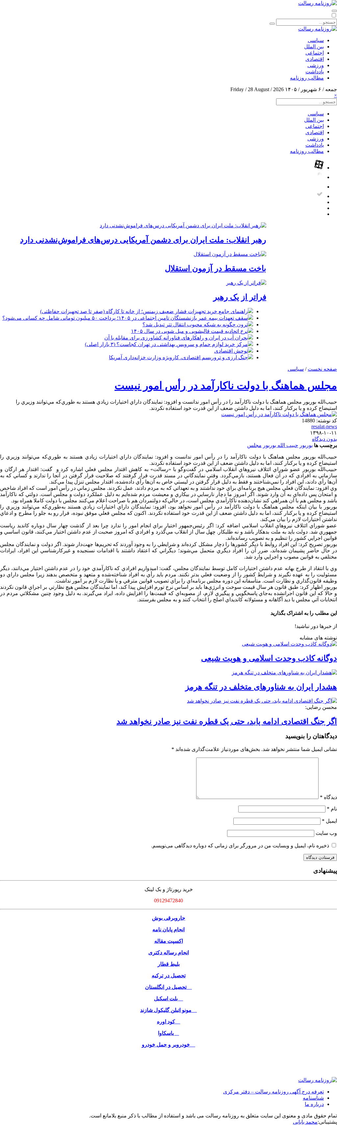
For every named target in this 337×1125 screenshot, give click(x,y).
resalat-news (324, 426)
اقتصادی (314, 59)
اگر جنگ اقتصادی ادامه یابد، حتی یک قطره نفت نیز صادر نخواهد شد (227, 721)
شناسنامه (313, 1098)
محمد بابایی (305, 1122)
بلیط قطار (169, 964)
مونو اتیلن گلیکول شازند (168, 1010)
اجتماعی (314, 53)
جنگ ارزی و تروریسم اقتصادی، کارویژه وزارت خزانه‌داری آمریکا (178, 357)
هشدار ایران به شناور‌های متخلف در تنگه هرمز (261, 687)
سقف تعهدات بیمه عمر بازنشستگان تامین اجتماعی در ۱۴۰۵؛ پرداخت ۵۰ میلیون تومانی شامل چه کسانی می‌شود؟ (125, 318)
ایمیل (329, 821)
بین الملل (314, 46)
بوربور (306, 445)
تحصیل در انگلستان (168, 987)
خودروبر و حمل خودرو (168, 1044)
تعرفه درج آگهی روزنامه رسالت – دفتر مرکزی (273, 1091)
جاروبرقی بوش (168, 918)
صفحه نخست (322, 369)
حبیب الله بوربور (280, 445)
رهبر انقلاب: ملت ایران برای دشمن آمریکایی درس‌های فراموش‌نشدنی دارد (143, 240)
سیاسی (316, 40)
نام (332, 809)
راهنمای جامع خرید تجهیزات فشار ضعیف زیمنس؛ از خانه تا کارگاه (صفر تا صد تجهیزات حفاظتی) (144, 311)
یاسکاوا (168, 1033)
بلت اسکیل (168, 998)
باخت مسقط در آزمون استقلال (215, 268)
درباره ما (314, 1104)
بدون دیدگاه (324, 439)
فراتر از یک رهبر (239, 297)
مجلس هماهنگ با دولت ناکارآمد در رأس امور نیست (226, 385)
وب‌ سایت (326, 833)
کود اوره (168, 1021)
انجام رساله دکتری (168, 952)
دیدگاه (328, 797)
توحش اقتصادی (231, 351)
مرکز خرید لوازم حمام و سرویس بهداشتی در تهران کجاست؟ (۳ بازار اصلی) (166, 344)
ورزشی (315, 65)
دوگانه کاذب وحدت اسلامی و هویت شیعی (269, 658)
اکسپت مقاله (168, 941)
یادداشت (314, 71)
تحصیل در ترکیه (169, 975)
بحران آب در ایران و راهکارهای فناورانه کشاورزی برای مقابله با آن (176, 337)
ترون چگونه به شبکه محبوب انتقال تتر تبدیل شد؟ (195, 324)
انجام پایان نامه (168, 929)
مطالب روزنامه (307, 78)
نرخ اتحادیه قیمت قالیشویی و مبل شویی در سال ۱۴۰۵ (189, 331)
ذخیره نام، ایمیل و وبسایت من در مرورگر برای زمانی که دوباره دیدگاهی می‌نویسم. (240, 845)
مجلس (254, 445)
